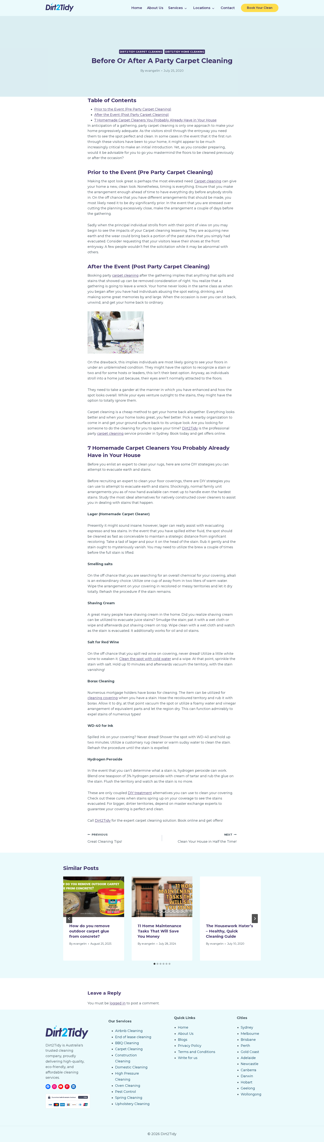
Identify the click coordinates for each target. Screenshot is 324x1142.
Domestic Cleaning (131, 1067)
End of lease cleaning (133, 1037)
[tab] (154, 964)
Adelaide (248, 1058)
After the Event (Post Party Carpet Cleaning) (131, 115)
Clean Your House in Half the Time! (207, 838)
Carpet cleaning (207, 181)
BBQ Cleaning (127, 1043)
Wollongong (251, 1094)
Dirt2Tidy (190, 428)
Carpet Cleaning (129, 1049)
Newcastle (249, 1064)
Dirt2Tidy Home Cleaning (184, 51)
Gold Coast (250, 1052)
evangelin (152, 70)
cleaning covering (103, 698)
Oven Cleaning (127, 1086)
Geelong (248, 1088)
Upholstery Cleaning (132, 1104)
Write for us (187, 1058)
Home (136, 8)
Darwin (247, 1076)
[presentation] (93, 896)
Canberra (248, 1070)
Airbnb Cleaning (129, 1031)
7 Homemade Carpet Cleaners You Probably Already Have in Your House (155, 120)
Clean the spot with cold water (145, 659)
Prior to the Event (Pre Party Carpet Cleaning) (132, 109)
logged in (118, 1003)
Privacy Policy (189, 1046)
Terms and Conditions (196, 1052)
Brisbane (248, 1040)
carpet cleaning (125, 275)
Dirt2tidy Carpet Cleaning (141, 51)
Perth (245, 1046)
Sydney (247, 1027)
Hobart (246, 1082)
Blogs (182, 1040)
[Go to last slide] (69, 918)
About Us (155, 8)
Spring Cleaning (128, 1098)
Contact (228, 8)
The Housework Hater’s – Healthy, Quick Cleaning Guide (229, 930)
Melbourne (250, 1034)
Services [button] (175, 8)
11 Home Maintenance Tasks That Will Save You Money (159, 930)
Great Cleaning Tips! (105, 838)
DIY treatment (140, 793)
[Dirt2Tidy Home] (60, 10)
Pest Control (125, 1092)
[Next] (255, 918)
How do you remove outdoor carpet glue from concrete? (89, 930)
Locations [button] (201, 8)
